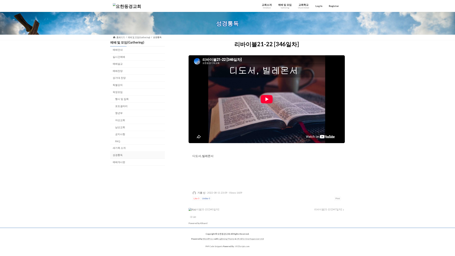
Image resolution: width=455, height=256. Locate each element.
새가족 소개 (119, 148)
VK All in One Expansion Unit (250, 239)
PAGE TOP (442, 245)
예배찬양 (118, 70)
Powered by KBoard (198, 223)
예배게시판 (119, 162)
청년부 (119, 113)
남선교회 (120, 127)
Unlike (206, 198)
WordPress (208, 239)
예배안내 (118, 49)
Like (196, 198)
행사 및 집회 (122, 98)
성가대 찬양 (119, 77)
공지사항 (120, 134)
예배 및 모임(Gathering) (127, 42)
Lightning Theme (227, 239)
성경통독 (118, 154)
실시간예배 (119, 56)
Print (337, 198)
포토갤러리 (121, 106)
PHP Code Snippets (214, 246)
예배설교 (118, 63)
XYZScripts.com (242, 246)
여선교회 (120, 120)
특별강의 (118, 84)
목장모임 (118, 92)
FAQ (117, 141)
